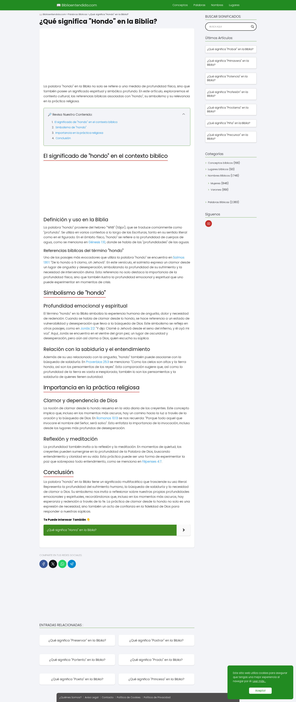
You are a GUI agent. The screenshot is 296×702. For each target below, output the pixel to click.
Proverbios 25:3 (97, 362)
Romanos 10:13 (107, 418)
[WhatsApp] (62, 564)
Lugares (234, 5)
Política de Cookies (128, 697)
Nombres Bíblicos (219, 175)
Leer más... (259, 681)
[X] (53, 564)
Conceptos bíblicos (220, 163)
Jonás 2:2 (88, 328)
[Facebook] (43, 564)
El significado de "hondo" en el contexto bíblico (86, 122)
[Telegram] (72, 564)
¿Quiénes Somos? (70, 697)
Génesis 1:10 (97, 242)
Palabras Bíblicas (218, 202)
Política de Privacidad (157, 697)
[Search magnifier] (252, 26)
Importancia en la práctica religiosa (79, 133)
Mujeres (215, 183)
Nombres (217, 5)
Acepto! (260, 690)
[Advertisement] (116, 52)
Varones (216, 189)
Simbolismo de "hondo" (71, 127)
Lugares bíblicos (218, 169)
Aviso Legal (91, 697)
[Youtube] (208, 223)
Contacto (108, 697)
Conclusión (63, 138)
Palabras (199, 5)
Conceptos (180, 5)
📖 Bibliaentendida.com (77, 5)
